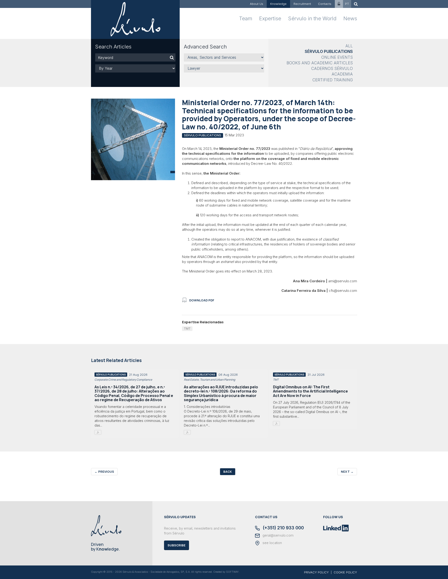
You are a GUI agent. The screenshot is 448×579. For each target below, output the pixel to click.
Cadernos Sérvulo (332, 68)
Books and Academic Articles (320, 63)
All (349, 46)
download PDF (201, 300)
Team (245, 18)
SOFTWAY (232, 571)
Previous (104, 471)
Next (347, 471)
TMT (187, 328)
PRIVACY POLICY (316, 572)
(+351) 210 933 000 (283, 528)
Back (227, 471)
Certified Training (332, 80)
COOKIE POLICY (345, 572)
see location (272, 543)
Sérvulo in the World (312, 18)
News (350, 18)
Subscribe (177, 545)
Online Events (337, 57)
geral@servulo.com (278, 535)
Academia (342, 74)
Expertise (270, 18)
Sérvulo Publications (329, 51)
